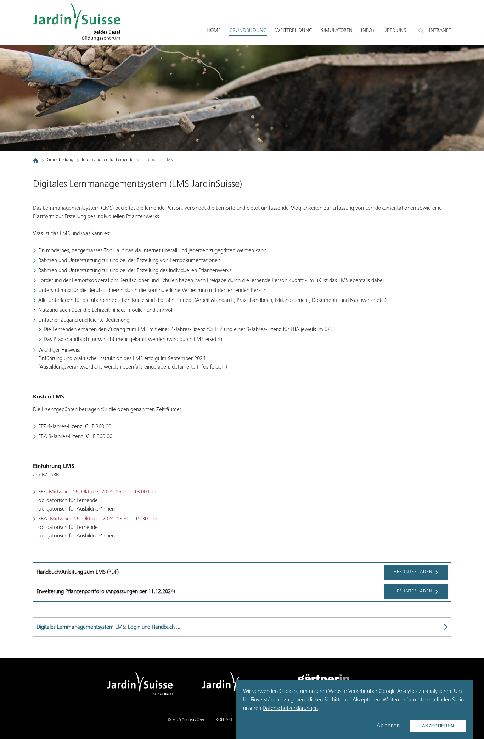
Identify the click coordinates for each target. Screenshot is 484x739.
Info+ (368, 30)
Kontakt (224, 720)
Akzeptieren (438, 725)
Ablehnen (388, 726)
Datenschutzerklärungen (290, 708)
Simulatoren (337, 30)
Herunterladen (414, 572)
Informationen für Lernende (107, 160)
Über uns (394, 30)
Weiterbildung (294, 30)
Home (214, 30)
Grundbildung (248, 30)
